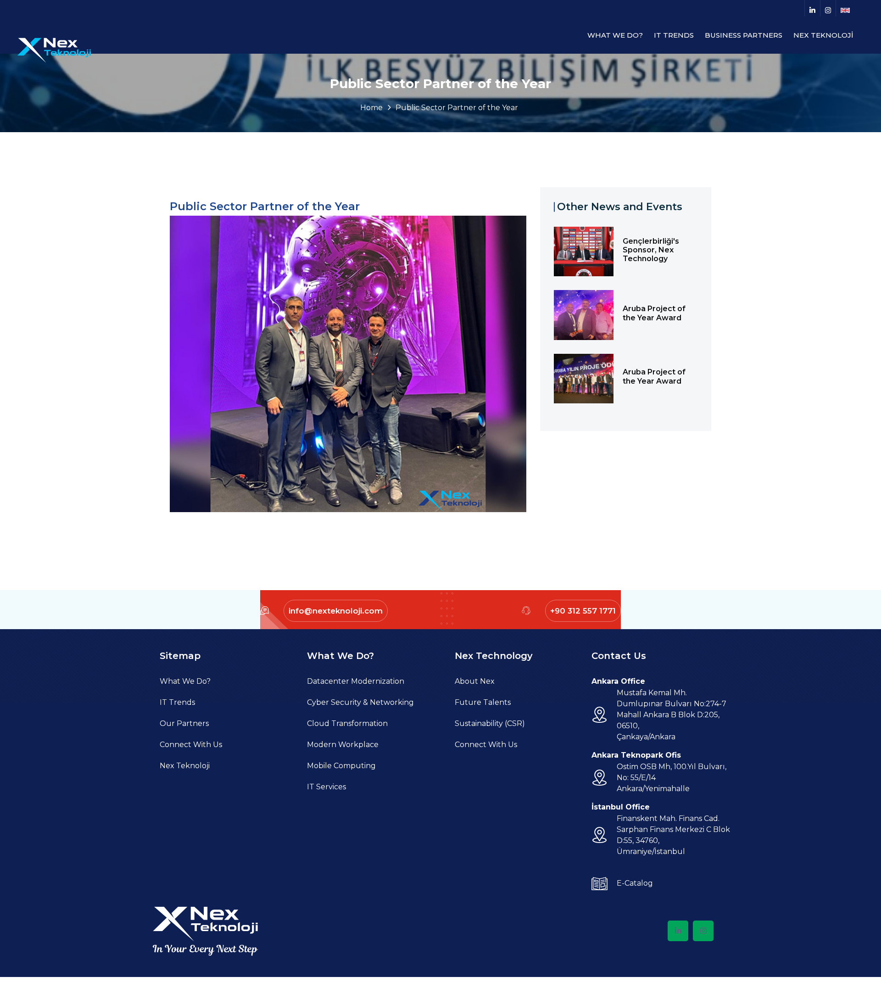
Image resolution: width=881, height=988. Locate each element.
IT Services (326, 786)
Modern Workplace (343, 744)
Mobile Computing (341, 765)
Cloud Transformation (347, 723)
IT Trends (177, 702)
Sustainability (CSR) (490, 723)
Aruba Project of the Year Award (654, 313)
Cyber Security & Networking (360, 702)
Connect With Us (191, 744)
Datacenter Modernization (355, 681)
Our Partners (184, 723)
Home (371, 107)
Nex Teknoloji (185, 765)
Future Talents (483, 702)
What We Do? (185, 681)
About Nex (475, 681)
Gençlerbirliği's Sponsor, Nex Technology (651, 250)
